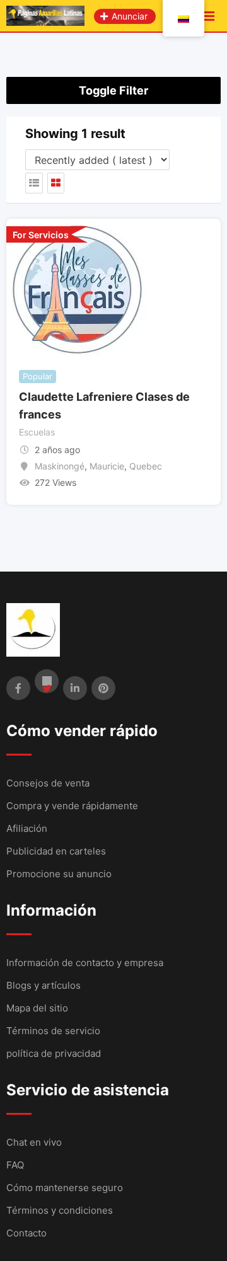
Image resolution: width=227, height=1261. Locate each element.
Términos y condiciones (59, 1210)
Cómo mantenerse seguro (64, 1188)
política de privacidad (53, 1053)
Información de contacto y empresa (84, 963)
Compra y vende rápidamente (72, 806)
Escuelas (37, 432)
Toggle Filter (113, 90)
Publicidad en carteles (56, 851)
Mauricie (107, 466)
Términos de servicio (53, 1031)
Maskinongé (59, 466)
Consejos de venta (48, 783)
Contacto (26, 1233)
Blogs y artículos (43, 985)
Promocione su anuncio (59, 874)
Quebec (145, 466)
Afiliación (26, 828)
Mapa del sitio (37, 1008)
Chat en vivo (34, 1142)
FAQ (15, 1165)
